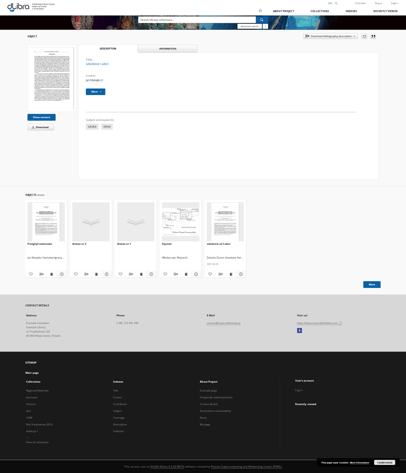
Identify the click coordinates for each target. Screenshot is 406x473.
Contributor (120, 404)
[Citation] (373, 36)
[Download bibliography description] (41, 274)
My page (205, 424)
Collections (320, 11)
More (372, 284)
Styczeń (167, 244)
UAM (29, 417)
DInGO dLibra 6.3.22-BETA (167, 466)
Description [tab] (108, 48)
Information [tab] (167, 48)
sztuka (92, 126)
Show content (41, 117)
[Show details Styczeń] (196, 274)
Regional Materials (37, 390)
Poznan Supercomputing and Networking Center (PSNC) (246, 466)
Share (378, 3)
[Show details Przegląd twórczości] (61, 274)
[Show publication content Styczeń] (186, 274)
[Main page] (260, 11)
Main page (32, 373)
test (28, 411)
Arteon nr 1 (124, 244)
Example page (208, 390)
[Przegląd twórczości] (46, 222)
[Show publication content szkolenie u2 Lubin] (230, 274)
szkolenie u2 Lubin (218, 244)
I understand (384, 462)
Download (42, 127)
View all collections (37, 442)
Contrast (360, 3)
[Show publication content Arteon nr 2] (96, 274)
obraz (107, 126)
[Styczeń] (180, 222)
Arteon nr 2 (79, 244)
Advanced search (249, 26)
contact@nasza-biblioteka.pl (223, 323)
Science (31, 404)
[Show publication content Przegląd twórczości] (51, 274)
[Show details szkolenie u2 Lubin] (240, 274)
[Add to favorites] (364, 36)
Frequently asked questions (216, 397)
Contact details (209, 404)
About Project (283, 11)
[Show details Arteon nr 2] (106, 274)
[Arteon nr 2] (91, 222)
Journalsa (31, 397)
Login (394, 3)
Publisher (118, 431)
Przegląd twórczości (39, 244)
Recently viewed (385, 11)
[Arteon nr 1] (135, 222)
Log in (298, 390)
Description (120, 424)
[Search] (262, 19)
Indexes (351, 11)
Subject (117, 411)
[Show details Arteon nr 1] (151, 274)
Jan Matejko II (94, 80)
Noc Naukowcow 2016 (39, 424)
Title (115, 390)
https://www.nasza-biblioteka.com (317, 323)
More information (359, 462)
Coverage (119, 417)
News (203, 417)
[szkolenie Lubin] (52, 78)
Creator (117, 397)
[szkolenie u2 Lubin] (225, 222)
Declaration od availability (215, 411)
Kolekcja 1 (32, 431)
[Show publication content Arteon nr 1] (141, 274)
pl (336, 3)
